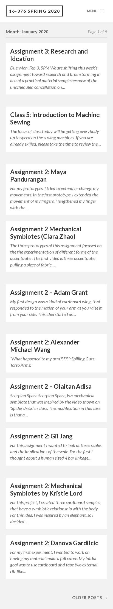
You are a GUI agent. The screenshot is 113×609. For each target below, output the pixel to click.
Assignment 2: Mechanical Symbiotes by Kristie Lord (46, 489)
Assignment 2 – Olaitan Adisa (51, 386)
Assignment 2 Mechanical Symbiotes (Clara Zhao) (45, 232)
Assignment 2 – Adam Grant (49, 292)
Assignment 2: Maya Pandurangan (38, 175)
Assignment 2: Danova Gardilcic (54, 543)
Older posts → (89, 597)
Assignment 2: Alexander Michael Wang (45, 345)
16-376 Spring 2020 (34, 10)
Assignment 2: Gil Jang (41, 436)
